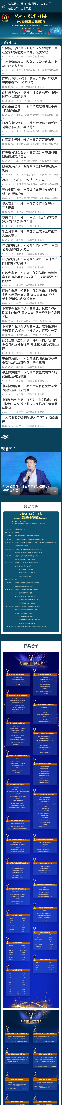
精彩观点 (13, 3)
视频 (23, 3)
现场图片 (33, 3)
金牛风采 (26, 8)
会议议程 (46, 3)
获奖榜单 (13, 8)
